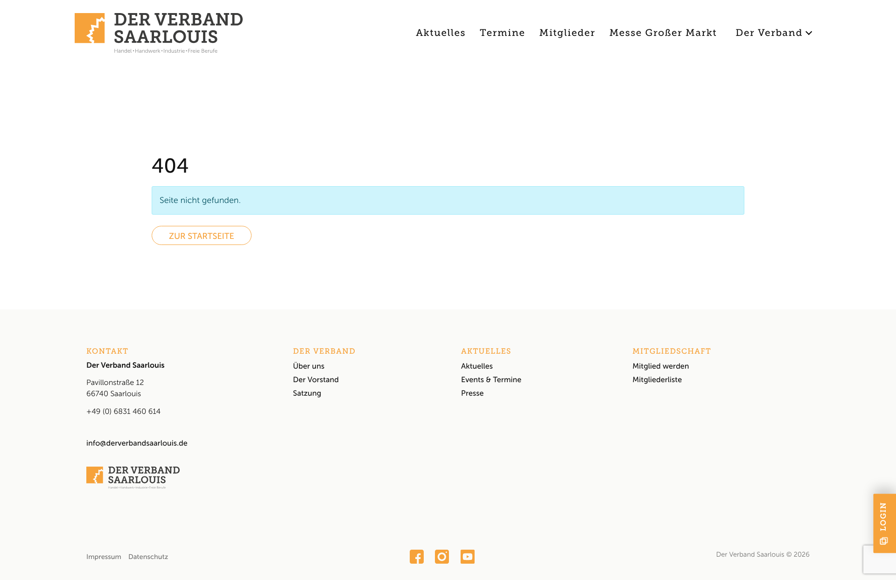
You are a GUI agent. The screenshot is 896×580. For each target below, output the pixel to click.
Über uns (308, 366)
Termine (502, 33)
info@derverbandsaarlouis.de (137, 443)
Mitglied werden (660, 366)
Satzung (307, 393)
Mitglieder (567, 33)
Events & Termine (491, 380)
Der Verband (769, 33)
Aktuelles (441, 33)
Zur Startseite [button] (201, 236)
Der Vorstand (316, 380)
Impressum (103, 556)
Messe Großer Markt (663, 33)
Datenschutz (148, 556)
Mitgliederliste (657, 380)
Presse (472, 393)
